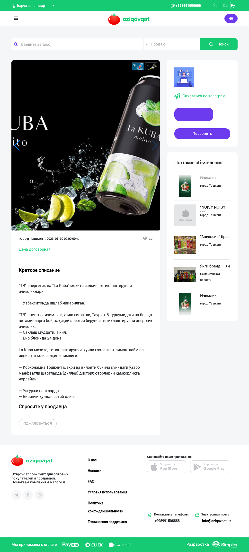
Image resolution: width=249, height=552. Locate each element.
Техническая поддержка (107, 522)
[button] (138, 66)
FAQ (91, 481)
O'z (225, 6)
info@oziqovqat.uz (216, 521)
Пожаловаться (37, 423)
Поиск (223, 44)
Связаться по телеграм (204, 96)
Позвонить (202, 133)
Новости (94, 471)
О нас (92, 460)
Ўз (215, 6)
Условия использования (107, 492)
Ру (233, 6)
